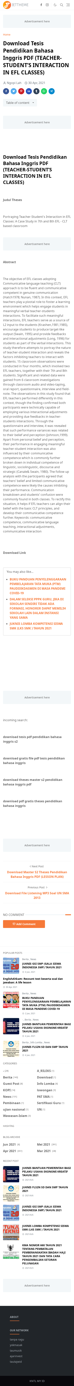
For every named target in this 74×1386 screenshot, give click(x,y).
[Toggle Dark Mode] (55, 5)
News (33, 959)
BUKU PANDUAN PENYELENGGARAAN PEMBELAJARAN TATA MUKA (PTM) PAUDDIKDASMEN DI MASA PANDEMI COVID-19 (46, 1003)
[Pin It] (21, 91)
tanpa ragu (17, 1339)
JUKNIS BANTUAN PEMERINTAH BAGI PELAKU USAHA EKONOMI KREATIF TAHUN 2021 (46, 1027)
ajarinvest (16, 1356)
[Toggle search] (61, 5)
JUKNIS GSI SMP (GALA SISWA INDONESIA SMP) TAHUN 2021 (42, 965)
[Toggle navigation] (68, 5)
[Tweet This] (14, 91)
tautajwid (16, 1361)
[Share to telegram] (52, 91)
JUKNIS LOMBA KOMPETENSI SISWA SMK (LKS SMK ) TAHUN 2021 (45, 1227)
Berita (25, 959)
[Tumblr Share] (36, 91)
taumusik (16, 1350)
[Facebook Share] (6, 91)
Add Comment (25, 924)
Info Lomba (36, 1042)
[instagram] (47, 5)
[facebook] (41, 5)
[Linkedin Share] (29, 91)
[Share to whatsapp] (44, 91)
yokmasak (16, 1345)
